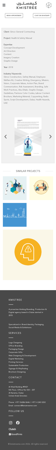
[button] (3, 5)
